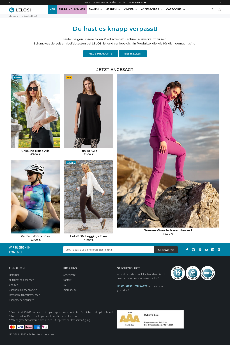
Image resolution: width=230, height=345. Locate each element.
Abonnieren (166, 250)
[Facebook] (187, 249)
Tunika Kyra (88, 151)
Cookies (13, 285)
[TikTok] (219, 249)
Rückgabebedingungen (21, 300)
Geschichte (69, 275)
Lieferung (14, 275)
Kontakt (67, 280)
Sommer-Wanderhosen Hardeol (168, 230)
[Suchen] (212, 9)
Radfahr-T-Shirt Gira (35, 236)
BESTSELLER (132, 53)
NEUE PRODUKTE (100, 53)
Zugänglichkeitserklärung (23, 290)
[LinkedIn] (213, 249)
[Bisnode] (150, 319)
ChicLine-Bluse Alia (35, 151)
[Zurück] (9, 2)
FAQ (65, 285)
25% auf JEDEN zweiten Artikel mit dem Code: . (115, 2)
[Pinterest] (200, 249)
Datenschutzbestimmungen (24, 295)
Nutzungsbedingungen (21, 280)
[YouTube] (206, 249)
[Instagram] (193, 249)
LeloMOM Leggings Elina (88, 236)
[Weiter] (220, 2)
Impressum (69, 290)
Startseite (14, 15)
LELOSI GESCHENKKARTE (132, 286)
